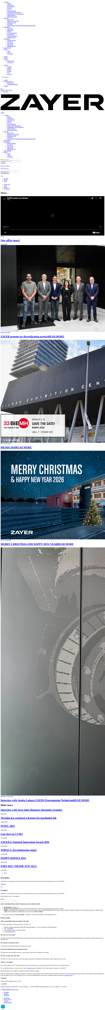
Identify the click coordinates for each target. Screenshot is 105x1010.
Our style (9, 8)
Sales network (7, 150)
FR (3, 90)
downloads (10, 53)
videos (9, 52)
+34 (5, 989)
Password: (3, 161)
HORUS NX (10, 61)
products (6, 18)
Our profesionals (11, 11)
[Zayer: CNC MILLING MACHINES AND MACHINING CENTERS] (52, 109)
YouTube (6, 992)
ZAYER (6, 178)
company (6, 2)
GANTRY (10, 24)
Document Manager (12, 84)
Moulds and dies (11, 37)
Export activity (11, 6)
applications (7, 27)
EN (1, 88)
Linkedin (6, 993)
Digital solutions (11, 40)
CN (9, 90)
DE (7, 90)
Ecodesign (10, 42)
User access (10, 62)
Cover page (7, 184)
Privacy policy (7, 999)
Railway (9, 31)
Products (6, 131)
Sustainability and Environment (15, 14)
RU (11, 90)
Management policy (12, 16)
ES (1, 90)
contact (6, 56)
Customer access (8, 81)
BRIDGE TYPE (11, 22)
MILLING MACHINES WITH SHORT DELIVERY (21, 25)
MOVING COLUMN (13, 21)
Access (6, 59)
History (9, 3)
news (8, 50)
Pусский (9, 74)
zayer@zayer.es (14, 989)
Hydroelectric (10, 34)
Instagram (6, 995)
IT (5, 90)
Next (5, 873)
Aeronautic (10, 28)
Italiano (9, 69)
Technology (10, 5)
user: (2, 159)
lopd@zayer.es (11, 931)
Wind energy (10, 30)
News (8, 153)
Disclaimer (7, 998)
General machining (12, 36)
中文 (8, 72)
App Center (10, 43)
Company (6, 115)
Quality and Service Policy (14, 12)
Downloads (7, 188)
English (6, 65)
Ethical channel (11, 15)
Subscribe (3, 978)
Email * (3, 899)
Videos (9, 155)
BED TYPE (10, 19)
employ (6, 58)
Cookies (6, 1001)
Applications (7, 140)
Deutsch (9, 71)
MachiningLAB (11, 46)
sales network (7, 48)
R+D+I (9, 9)
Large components (12, 33)
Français (9, 68)
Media (5, 49)
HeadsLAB (10, 45)
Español (9, 66)
